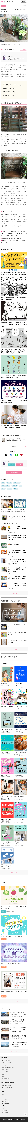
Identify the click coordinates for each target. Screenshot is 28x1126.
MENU (24, 1)
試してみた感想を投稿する (14, 472)
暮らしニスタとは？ (6, 1060)
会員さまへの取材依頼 (6, 1085)
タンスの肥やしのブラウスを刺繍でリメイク (13, 238)
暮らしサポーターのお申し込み (8, 1087)
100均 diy (9, 482)
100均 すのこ (17, 482)
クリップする (23, 5)
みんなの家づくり (5, 1101)
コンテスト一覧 (14, 1001)
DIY (20, 485)
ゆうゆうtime (4, 1110)
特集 (3, 1094)
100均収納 (14, 485)
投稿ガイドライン (5, 1069)
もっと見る (14, 649)
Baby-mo (4, 1108)
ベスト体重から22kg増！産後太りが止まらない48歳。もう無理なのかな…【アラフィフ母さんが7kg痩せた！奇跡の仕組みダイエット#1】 (14, 351)
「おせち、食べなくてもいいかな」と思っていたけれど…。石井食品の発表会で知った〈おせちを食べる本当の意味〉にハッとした (14, 233)
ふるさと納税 (4, 1099)
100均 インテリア (6, 485)
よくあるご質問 (5, 1071)
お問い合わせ (4, 1074)
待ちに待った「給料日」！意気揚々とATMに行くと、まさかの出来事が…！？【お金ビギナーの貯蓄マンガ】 (14, 324)
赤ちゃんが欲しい (5, 1112)
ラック (15, 488)
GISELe (3, 1105)
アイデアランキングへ (14, 593)
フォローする (11, 464)
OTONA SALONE (5, 1103)
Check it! (3, 1096)
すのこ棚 (9, 488)
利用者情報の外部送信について (8, 1067)
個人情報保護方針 (5, 1078)
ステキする (23, 49)
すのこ (3, 488)
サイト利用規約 (5, 1065)
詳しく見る (19, 464)
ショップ (3, 5)
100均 (3, 482)
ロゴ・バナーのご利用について (8, 1062)
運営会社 (3, 1076)
